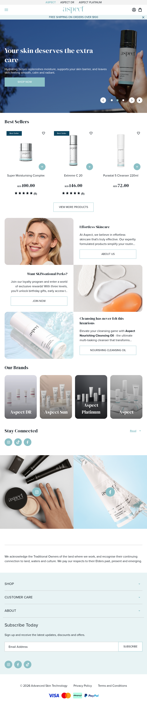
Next (132, 100)
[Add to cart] (42, 166)
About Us (108, 254)
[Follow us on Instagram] (8, 442)
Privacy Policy (83, 685)
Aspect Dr (67, 2)
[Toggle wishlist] (44, 133)
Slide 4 (123, 100)
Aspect (51, 2)
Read (133, 431)
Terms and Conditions (112, 685)
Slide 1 (117, 100)
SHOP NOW (25, 82)
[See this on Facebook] (110, 492)
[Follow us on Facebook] (27, 442)
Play (139, 100)
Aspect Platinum (90, 2)
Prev (103, 100)
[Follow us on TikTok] (18, 442)
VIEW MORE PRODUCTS (73, 207)
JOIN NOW (39, 301)
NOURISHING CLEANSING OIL (108, 350)
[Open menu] (6, 10)
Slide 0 (112, 100)
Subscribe (130, 647)
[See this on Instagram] (37, 492)
